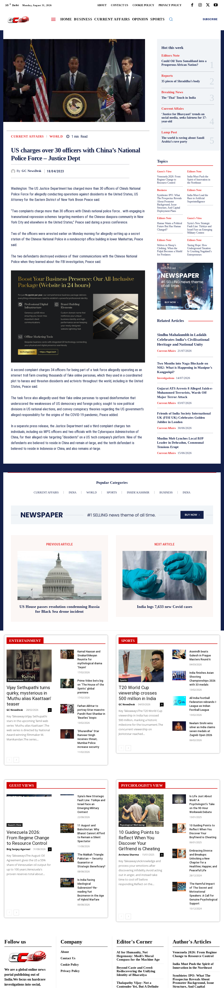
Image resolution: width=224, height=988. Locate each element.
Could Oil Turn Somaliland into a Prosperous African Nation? (183, 62)
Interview (183, 164)
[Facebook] (192, 5)
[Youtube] (216, 5)
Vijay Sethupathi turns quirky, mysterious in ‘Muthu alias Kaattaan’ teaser (29, 696)
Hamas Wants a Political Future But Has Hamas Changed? (169, 226)
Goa (189, 140)
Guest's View (191, 148)
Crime (184, 121)
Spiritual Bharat (174, 188)
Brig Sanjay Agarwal (18, 849)
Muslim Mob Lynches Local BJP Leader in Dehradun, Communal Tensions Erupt (180, 443)
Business (179, 117)
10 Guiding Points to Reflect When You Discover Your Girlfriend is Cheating (139, 840)
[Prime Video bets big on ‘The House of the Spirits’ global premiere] (67, 683)
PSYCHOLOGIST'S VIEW (142, 785)
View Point (181, 200)
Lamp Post (174, 168)
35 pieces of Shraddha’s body (180, 81)
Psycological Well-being (183, 176)
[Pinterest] (114, 171)
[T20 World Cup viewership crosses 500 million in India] (141, 666)
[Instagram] (200, 5)
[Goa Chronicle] (18, 19)
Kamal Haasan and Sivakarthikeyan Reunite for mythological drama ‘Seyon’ (89, 659)
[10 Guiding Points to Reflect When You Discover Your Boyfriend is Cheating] (179, 828)
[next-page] (16, 760)
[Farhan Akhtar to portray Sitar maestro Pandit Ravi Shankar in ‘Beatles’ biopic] (67, 708)
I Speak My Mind (180, 152)
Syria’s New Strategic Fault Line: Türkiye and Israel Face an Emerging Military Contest (199, 228)
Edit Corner (184, 125)
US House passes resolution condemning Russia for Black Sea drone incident (59, 609)
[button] (171, 19)
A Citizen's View (180, 109)
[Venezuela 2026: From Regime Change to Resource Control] (29, 810)
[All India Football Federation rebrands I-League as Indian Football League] (179, 701)
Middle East (193, 168)
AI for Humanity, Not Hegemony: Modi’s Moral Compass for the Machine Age (138, 955)
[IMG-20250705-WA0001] (78, 316)
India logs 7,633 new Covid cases (164, 606)
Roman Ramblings (177, 180)
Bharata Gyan (180, 113)
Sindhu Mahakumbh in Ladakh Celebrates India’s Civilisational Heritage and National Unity (183, 340)
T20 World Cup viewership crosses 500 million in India (138, 693)
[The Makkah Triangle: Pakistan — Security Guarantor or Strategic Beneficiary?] (67, 857)
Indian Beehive (180, 160)
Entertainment (15, 680)
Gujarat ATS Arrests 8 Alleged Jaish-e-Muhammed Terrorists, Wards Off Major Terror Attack (185, 393)
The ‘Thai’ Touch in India (178, 97)
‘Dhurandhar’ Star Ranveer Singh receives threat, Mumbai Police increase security (88, 739)
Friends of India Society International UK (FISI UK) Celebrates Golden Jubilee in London (184, 418)
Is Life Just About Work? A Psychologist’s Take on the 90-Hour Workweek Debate (202, 804)
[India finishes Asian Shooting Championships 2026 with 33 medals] (179, 675)
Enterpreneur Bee (178, 128)
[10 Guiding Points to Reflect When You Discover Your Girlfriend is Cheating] (141, 810)
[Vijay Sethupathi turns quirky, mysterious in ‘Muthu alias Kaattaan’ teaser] (29, 666)
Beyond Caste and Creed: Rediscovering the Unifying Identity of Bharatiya (136, 971)
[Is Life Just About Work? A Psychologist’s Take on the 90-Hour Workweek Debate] (179, 799)
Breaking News (172, 92)
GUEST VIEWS (21, 785)
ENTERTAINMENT (25, 641)
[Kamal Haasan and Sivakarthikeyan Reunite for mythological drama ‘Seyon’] (67, 654)
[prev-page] (9, 760)
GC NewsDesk (32, 171)
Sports (193, 188)
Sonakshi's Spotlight (177, 184)
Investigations (165, 378)
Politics (186, 172)
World (56, 136)
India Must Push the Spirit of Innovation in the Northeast (193, 965)
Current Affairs (27, 136)
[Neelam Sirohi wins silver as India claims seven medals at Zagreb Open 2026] (179, 726)
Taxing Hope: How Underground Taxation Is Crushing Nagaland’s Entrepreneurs (199, 250)
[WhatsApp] (125, 171)
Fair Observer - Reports (181, 136)
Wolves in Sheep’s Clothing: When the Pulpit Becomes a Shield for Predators (169, 250)
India (177, 156)
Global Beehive (172, 140)
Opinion (171, 172)
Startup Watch (181, 192)
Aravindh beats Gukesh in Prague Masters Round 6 (200, 655)
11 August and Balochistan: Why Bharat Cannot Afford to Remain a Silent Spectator (91, 833)
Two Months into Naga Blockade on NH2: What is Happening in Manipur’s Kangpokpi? (184, 368)
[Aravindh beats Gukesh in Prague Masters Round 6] (179, 654)
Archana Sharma (129, 854)
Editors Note (170, 55)
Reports (167, 75)
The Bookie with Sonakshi (196, 196)
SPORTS (128, 641)
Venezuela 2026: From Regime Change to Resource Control (28, 838)
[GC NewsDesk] (14, 171)
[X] (208, 5)
